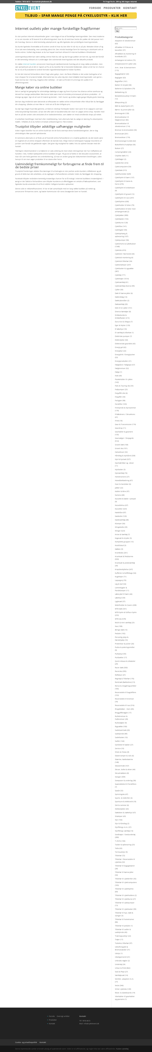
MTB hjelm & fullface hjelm (126, 612)
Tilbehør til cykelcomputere (126, 882)
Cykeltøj (118, 275)
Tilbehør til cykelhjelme (124, 889)
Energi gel (119, 347)
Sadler (117, 741)
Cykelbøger (119, 159)
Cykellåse (118, 226)
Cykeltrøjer (119, 279)
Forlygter (118, 400)
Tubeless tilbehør (122, 943)
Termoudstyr (120, 852)
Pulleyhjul (119, 654)
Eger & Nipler (120, 325)
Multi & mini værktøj (123, 622)
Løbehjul (118, 598)
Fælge (117, 372)
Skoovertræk (120, 766)
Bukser (117, 148)
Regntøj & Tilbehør (122, 678)
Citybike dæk (120, 155)
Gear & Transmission (123, 424)
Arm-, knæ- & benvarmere (125, 67)
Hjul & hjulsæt (120, 459)
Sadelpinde (119, 734)
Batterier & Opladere (123, 88)
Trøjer (117, 939)
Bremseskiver (120, 137)
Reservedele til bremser (124, 699)
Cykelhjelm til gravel (123, 194)
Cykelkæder (119, 219)
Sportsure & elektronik (124, 801)
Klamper (118, 523)
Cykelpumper (120, 240)
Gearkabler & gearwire (124, 432)
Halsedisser (119, 452)
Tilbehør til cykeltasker (124, 909)
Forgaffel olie (120, 393)
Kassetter (118, 509)
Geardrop (119, 428)
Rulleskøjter (119, 723)
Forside (95, 8)
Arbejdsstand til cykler (124, 64)
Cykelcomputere (121, 166)
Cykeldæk (118, 170)
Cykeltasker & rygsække (124, 268)
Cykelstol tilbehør (122, 261)
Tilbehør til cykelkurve (123, 899)
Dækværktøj (119, 304)
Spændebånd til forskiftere (125, 784)
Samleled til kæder (122, 745)
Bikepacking (119, 102)
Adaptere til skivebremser (125, 41)
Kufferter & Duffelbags (124, 573)
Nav (116, 626)
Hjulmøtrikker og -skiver (124, 463)
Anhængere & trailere (123, 60)
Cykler (117, 289)
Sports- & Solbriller (122, 798)
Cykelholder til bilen (123, 205)
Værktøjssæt (120, 975)
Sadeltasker (119, 737)
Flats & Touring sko (122, 386)
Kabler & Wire (120, 491)
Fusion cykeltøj (122, 1049)
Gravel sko (119, 448)
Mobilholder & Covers (123, 605)
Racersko (118, 671)
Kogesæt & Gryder (122, 538)
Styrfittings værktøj (122, 831)
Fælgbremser (120, 368)
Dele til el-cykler (121, 308)
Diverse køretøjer (121, 311)
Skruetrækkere (120, 773)
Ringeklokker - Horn (123, 709)
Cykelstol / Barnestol (123, 254)
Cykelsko (118, 250)
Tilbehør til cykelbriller (124, 879)
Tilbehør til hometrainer (124, 919)
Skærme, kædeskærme (124, 759)
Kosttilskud (119, 545)
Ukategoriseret (121, 957)
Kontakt (130, 8)
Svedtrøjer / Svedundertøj (125, 834)
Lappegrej (119, 580)
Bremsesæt (119, 134)
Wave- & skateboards (123, 993)
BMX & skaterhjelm (122, 106)
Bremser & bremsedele (124, 130)
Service (118, 748)
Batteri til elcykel (121, 85)
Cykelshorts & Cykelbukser (125, 244)
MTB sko (118, 619)
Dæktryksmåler (121, 300)
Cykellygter (119, 230)
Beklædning (119, 92)
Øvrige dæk (119, 630)
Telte (117, 848)
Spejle (117, 790)
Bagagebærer (120, 74)
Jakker (117, 488)
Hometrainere (120, 477)
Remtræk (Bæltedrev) (123, 682)
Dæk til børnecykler (122, 293)
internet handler (29, 64)
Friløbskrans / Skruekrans (125, 414)
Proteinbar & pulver (123, 644)
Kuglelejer (119, 576)
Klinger (118, 531)
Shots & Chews (121, 752)
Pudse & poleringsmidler (125, 647)
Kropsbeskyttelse (121, 569)
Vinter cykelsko (121, 989)
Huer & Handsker (122, 484)
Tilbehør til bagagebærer (125, 866)
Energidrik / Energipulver (125, 354)
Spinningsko (120, 794)
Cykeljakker (119, 215)
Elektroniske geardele (123, 343)
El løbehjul (119, 329)
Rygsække (119, 726)
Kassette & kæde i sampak (125, 499)
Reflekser (118, 675)
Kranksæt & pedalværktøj (125, 563)
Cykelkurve (119, 222)
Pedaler (118, 633)
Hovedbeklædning (122, 480)
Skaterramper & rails (123, 756)
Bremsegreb (120, 113)
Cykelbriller (119, 163)
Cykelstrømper (120, 265)
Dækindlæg (119, 297)
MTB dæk (118, 609)
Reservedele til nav (122, 705)
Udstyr (117, 953)
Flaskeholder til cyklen (124, 379)
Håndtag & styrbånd (123, 455)
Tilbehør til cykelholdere (124, 895)
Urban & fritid (120, 968)
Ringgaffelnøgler (121, 713)
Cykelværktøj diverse (123, 286)
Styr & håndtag (121, 823)
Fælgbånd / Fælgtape (123, 365)
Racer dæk (119, 667)
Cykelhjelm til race (122, 198)
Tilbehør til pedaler (122, 926)
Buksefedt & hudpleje (123, 144)
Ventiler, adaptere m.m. (124, 979)
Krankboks (119, 553)
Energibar (119, 351)
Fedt (116, 376)
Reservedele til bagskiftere (125, 692)
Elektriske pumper (122, 336)
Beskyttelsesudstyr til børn (125, 96)
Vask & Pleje (119, 972)
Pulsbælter (119, 657)
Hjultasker (119, 469)
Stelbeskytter (120, 809)
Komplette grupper (122, 542)
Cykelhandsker (121, 174)
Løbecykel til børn (122, 594)
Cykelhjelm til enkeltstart (125, 188)
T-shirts (118, 841)
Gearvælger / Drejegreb (124, 438)
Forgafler (118, 397)
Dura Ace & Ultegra (122, 322)
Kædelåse (119, 512)
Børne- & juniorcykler (123, 110)
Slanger (118, 777)
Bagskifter (119, 81)
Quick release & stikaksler (125, 661)
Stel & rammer (120, 805)
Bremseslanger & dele (124, 141)
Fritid (117, 421)
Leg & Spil (119, 584)
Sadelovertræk (120, 730)
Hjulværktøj (119, 473)
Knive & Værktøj (121, 534)
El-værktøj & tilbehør (123, 332)
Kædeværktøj (120, 520)
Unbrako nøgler (121, 960)
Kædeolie (118, 516)
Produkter (112, 8)
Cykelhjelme (120, 201)
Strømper (118, 816)
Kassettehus (120, 505)
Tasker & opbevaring (123, 844)
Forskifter (118, 404)
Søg (117, 31)
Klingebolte (119, 527)
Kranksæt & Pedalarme (124, 556)
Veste (117, 985)
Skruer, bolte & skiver (123, 769)
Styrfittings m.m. (121, 827)
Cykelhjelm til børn (122, 177)
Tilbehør (118, 855)
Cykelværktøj (120, 282)
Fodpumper (119, 389)
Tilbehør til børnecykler (124, 872)
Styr (116, 820)
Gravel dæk (119, 445)
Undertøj (118, 964)
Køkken (118, 549)
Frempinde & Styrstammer (125, 408)
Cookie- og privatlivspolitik (26, 1042)
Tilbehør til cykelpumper (124, 903)
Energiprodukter (121, 361)
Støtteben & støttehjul (123, 812)
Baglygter (118, 77)
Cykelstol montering (123, 257)
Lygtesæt (118, 601)
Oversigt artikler (63, 1016)
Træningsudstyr (121, 936)
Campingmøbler (121, 152)
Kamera (118, 495)
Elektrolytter (120, 340)
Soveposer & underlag (124, 780)
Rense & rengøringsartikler (125, 686)
